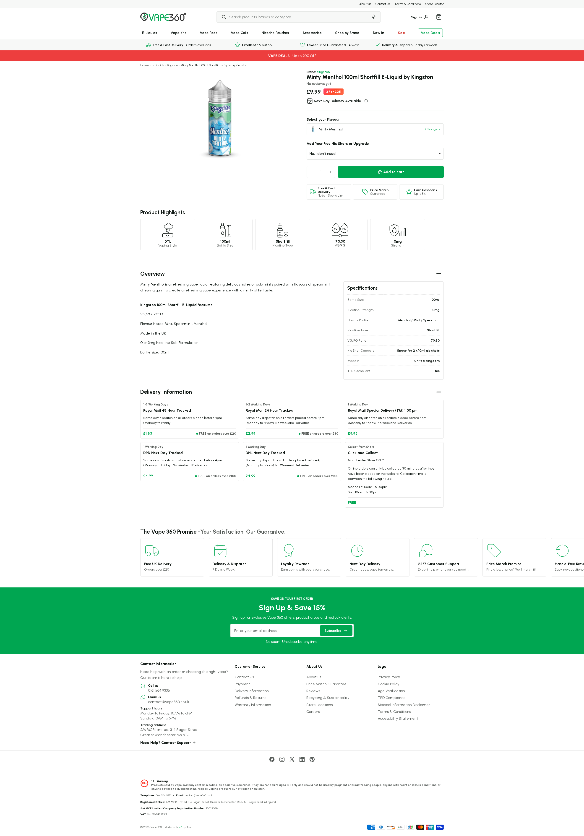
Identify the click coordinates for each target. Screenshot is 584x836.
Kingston (172, 65)
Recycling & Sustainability (327, 698)
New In (378, 33)
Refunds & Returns (250, 698)
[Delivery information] (366, 101)
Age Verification (391, 691)
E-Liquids (149, 33)
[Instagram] (282, 759)
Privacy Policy (389, 677)
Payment (242, 684)
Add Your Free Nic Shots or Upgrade (338, 143)
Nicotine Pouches (275, 33)
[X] (292, 759)
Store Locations (319, 705)
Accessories (311, 33)
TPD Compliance (392, 698)
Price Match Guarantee (326, 684)
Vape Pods (208, 33)
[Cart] (439, 17)
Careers (313, 711)
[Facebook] (272, 759)
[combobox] (293, 17)
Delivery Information (252, 691)
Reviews (313, 691)
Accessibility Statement (398, 718)
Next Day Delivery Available (337, 101)
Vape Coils (239, 33)
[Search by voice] (374, 17)
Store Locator (434, 4)
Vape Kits (178, 33)
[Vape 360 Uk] (163, 17)
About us (365, 4)
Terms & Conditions (407, 4)
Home (144, 65)
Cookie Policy (388, 684)
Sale (401, 33)
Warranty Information (253, 705)
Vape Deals (430, 33)
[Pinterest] (312, 759)
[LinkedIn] (302, 759)
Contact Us (382, 4)
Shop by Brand (347, 33)
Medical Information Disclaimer (404, 705)
